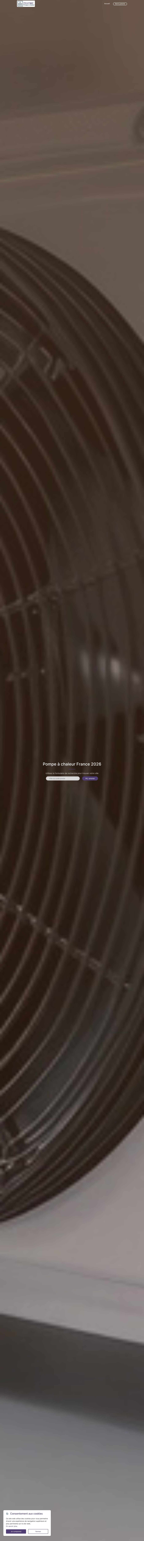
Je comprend (16, 1531)
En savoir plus (11, 1526)
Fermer (38, 1531)
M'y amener (90, 778)
